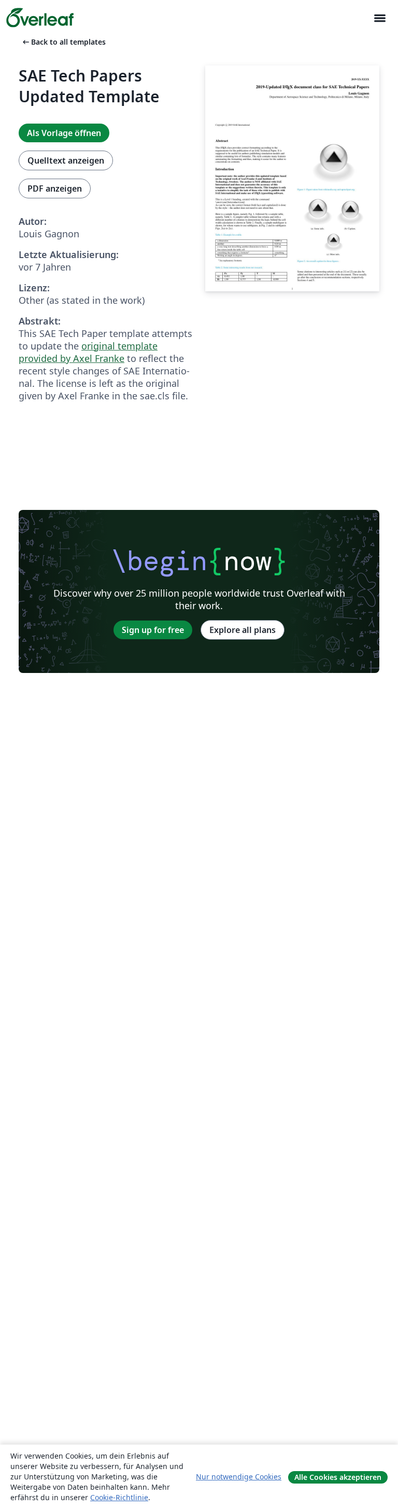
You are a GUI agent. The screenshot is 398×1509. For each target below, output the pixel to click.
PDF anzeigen (54, 188)
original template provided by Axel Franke (88, 352)
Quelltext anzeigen (65, 160)
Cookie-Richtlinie (119, 1497)
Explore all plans (242, 630)
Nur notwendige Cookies (238, 1476)
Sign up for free (153, 630)
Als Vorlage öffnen (64, 133)
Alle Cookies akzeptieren (337, 1477)
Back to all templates (63, 42)
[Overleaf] (40, 17)
